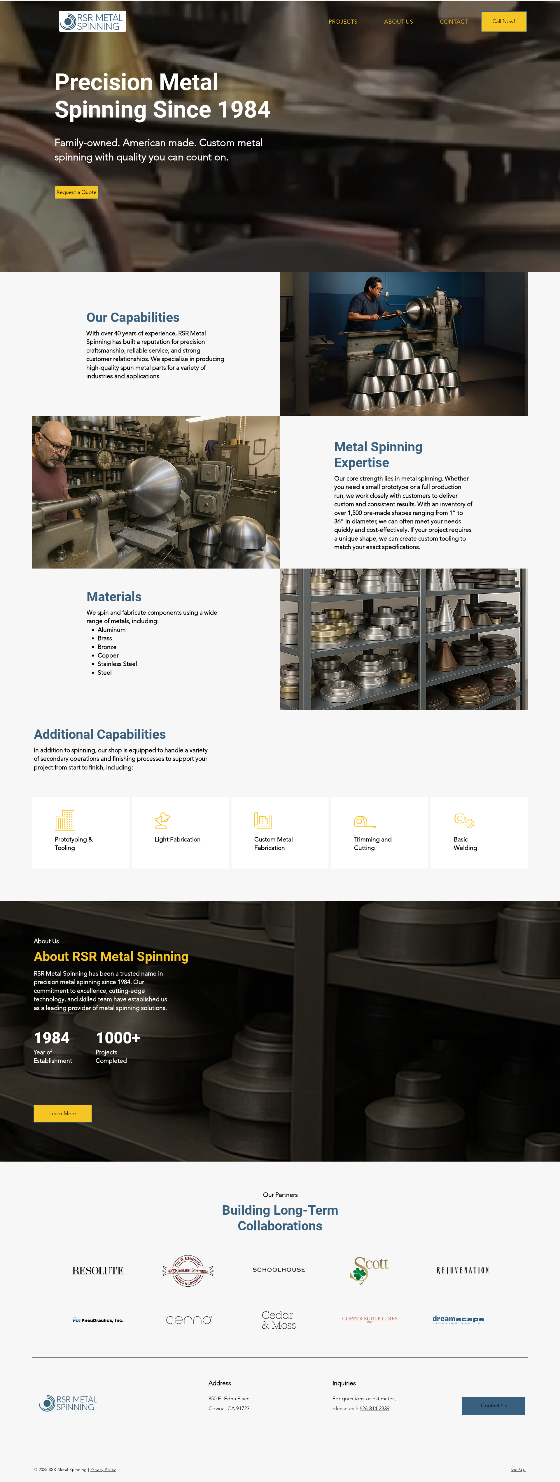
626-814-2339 (374, 1408)
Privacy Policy (103, 1469)
